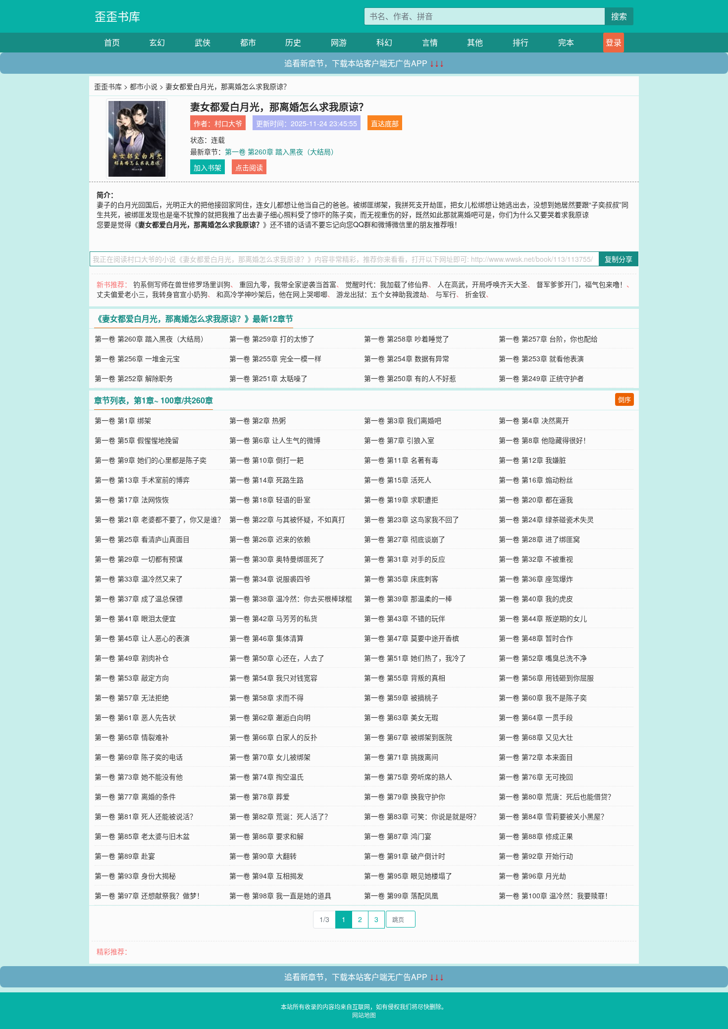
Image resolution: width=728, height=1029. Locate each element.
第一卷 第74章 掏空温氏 (266, 777)
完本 (566, 42)
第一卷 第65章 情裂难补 (132, 737)
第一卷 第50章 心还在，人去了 (276, 658)
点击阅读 (249, 167)
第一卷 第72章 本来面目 (536, 757)
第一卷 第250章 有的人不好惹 (410, 378)
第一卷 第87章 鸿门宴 (397, 836)
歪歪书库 (117, 16)
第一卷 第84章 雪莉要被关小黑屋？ (553, 816)
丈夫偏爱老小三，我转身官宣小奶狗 (152, 294)
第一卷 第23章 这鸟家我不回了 (411, 519)
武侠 (202, 42)
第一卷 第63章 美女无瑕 (401, 717)
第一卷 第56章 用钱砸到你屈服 (546, 678)
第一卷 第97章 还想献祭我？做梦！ (149, 895)
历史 (293, 42)
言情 (430, 42)
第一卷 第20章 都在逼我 (536, 499)
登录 (614, 42)
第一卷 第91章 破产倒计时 (404, 856)
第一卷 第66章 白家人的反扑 (273, 737)
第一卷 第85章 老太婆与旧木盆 (142, 836)
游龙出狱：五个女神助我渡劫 (381, 294)
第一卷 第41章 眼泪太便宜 (135, 618)
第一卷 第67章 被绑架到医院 (408, 737)
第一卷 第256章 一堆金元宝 (137, 358)
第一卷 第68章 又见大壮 (536, 737)
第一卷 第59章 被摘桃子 (401, 697)
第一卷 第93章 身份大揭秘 (135, 876)
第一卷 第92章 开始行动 (536, 856)
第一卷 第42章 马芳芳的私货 (273, 618)
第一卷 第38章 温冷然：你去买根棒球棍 (290, 598)
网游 (339, 42)
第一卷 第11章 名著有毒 (401, 460)
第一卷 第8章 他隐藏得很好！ (544, 440)
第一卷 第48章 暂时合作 (536, 638)
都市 (248, 42)
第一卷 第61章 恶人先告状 (135, 717)
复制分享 (618, 259)
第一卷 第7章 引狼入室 (399, 440)
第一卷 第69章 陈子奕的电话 (139, 757)
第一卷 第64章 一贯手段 (536, 717)
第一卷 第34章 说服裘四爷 (270, 579)
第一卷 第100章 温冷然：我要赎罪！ (555, 895)
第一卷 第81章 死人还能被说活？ (146, 816)
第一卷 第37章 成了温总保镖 (139, 598)
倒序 (624, 399)
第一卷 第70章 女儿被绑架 (270, 757)
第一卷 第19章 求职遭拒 (401, 499)
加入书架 (207, 167)
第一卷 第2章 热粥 (257, 420)
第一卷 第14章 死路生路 (266, 480)
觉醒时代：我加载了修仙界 (386, 284)
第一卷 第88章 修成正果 (536, 836)
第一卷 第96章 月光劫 (532, 876)
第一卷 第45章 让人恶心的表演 (142, 638)
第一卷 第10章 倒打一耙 (266, 460)
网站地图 (364, 1015)
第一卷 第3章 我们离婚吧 (402, 420)
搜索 (619, 16)
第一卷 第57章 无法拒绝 (132, 697)
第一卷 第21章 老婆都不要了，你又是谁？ (159, 519)
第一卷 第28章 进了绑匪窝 (539, 539)
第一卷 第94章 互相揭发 (266, 876)
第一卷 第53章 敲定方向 (132, 678)
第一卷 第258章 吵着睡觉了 (406, 338)
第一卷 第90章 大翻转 (263, 856)
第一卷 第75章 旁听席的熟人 (408, 777)
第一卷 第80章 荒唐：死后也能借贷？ (557, 796)
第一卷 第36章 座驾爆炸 (536, 579)
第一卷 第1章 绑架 (123, 420)
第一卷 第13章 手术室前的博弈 (142, 480)
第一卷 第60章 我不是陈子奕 (543, 697)
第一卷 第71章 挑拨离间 (401, 757)
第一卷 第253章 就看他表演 (541, 358)
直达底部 (385, 123)
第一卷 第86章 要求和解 (266, 836)
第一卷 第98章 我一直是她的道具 (280, 895)
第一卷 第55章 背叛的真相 (404, 678)
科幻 (384, 42)
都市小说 (143, 86)
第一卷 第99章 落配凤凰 (401, 895)
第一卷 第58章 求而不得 (266, 697)
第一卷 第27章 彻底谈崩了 (404, 539)
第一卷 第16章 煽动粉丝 (536, 480)
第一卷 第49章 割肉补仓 (132, 658)
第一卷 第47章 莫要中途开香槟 (411, 638)
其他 (475, 42)
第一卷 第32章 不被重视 (536, 559)
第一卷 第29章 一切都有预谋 (139, 559)
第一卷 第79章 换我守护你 (404, 796)
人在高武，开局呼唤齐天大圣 (482, 284)
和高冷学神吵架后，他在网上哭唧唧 (271, 294)
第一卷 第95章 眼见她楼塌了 (408, 876)
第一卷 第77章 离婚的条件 (135, 796)
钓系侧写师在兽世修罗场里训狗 (181, 284)
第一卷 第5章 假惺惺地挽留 (137, 440)
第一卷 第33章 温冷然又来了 (139, 579)
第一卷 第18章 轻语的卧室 (270, 499)
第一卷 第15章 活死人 (397, 480)
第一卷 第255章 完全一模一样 (275, 358)
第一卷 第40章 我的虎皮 (536, 598)
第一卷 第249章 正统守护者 (541, 378)
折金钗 (475, 294)
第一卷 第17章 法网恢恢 (132, 499)
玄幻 (157, 42)
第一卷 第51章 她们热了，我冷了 (415, 658)
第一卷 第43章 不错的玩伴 (404, 618)
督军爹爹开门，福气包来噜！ (581, 284)
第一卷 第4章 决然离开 (534, 420)
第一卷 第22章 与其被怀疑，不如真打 (287, 519)
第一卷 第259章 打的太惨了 (271, 338)
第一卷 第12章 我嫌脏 (532, 460)
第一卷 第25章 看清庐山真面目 (142, 539)
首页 (112, 42)
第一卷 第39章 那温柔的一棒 (408, 598)
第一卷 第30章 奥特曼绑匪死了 (276, 559)
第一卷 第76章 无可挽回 (536, 777)
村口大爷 (228, 123)
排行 (520, 42)
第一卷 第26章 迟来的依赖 (270, 539)
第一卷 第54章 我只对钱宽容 (273, 678)
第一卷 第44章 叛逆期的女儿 (543, 618)
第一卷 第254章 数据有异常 (406, 358)
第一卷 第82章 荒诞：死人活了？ (280, 816)
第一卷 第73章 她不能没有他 (139, 777)
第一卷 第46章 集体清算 (266, 638)
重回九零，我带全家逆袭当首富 (287, 284)
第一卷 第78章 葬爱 (259, 796)
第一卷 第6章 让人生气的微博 (274, 440)
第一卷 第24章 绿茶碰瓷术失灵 (546, 519)
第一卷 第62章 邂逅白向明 (270, 717)
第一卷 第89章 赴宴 (125, 856)
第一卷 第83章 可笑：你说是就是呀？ (422, 816)
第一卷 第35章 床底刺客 (401, 579)
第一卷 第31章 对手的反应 (404, 559)
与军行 (445, 294)
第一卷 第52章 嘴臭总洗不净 (543, 658)
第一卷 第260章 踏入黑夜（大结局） (281, 151)
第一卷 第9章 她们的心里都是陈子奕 (151, 460)
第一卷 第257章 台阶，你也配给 (548, 338)
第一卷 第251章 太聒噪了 (268, 378)
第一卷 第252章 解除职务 (134, 378)
